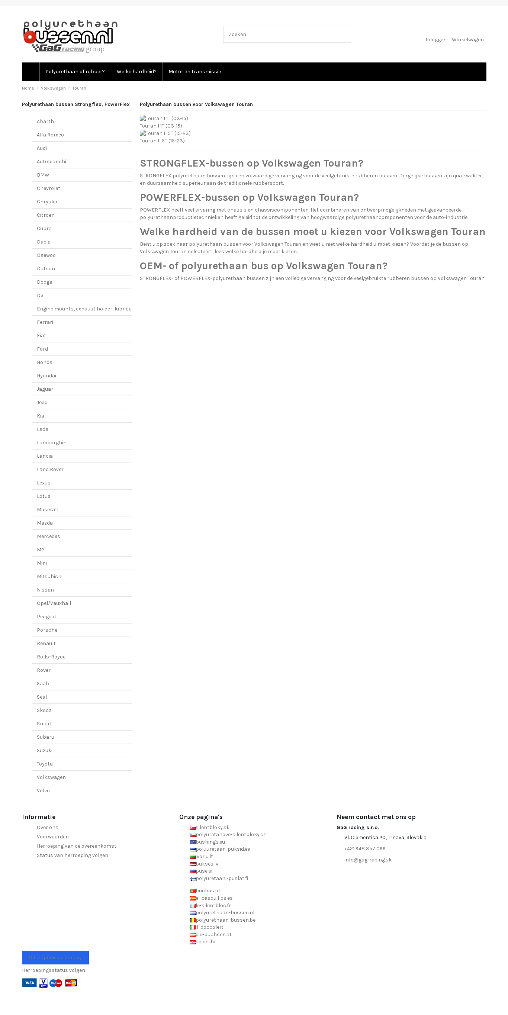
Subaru (45, 737)
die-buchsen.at (214, 934)
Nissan (45, 590)
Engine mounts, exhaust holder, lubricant (87, 309)
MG (41, 550)
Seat (42, 697)
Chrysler (47, 202)
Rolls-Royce (51, 657)
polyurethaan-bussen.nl (225, 912)
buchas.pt (208, 890)
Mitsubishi (49, 576)
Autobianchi (51, 161)
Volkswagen (51, 777)
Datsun (46, 268)
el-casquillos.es (214, 898)
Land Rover (50, 469)
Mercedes (48, 536)
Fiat (41, 335)
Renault (46, 643)
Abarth (45, 121)
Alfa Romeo (50, 135)
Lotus (44, 496)
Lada (42, 429)
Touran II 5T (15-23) (162, 141)
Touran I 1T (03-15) (161, 126)
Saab (43, 683)
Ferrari (45, 322)
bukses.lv (207, 864)
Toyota (45, 764)
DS (40, 295)
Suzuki (44, 750)
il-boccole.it (210, 927)
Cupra (44, 228)
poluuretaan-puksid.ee (223, 849)
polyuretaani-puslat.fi (222, 878)
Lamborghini (52, 442)
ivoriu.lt (204, 856)
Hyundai (46, 376)
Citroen (46, 215)
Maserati (47, 509)
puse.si (204, 871)
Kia (40, 416)
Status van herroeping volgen (72, 855)
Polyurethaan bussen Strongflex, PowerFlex (76, 104)
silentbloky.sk (212, 827)
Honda (44, 362)
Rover (44, 670)
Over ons (47, 827)
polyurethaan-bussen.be (225, 920)
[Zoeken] (344, 34)
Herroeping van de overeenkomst (76, 846)
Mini (42, 563)
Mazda (45, 523)
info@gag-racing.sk (368, 860)
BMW (43, 175)
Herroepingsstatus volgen (53, 970)
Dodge (44, 282)
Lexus (44, 483)
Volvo (43, 790)
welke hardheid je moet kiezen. (261, 251)
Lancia (45, 456)
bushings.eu (210, 842)
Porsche (47, 630)
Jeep (42, 402)
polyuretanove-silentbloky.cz (231, 834)
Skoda (44, 710)
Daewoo (46, 255)
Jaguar (45, 389)
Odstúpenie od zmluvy (55, 957)
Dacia (44, 242)
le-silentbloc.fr (213, 905)
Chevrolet (48, 188)
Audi (42, 148)
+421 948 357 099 (365, 848)
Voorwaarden (53, 837)
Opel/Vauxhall (54, 603)
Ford (42, 349)
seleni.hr (206, 941)
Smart (44, 724)
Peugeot (47, 616)
